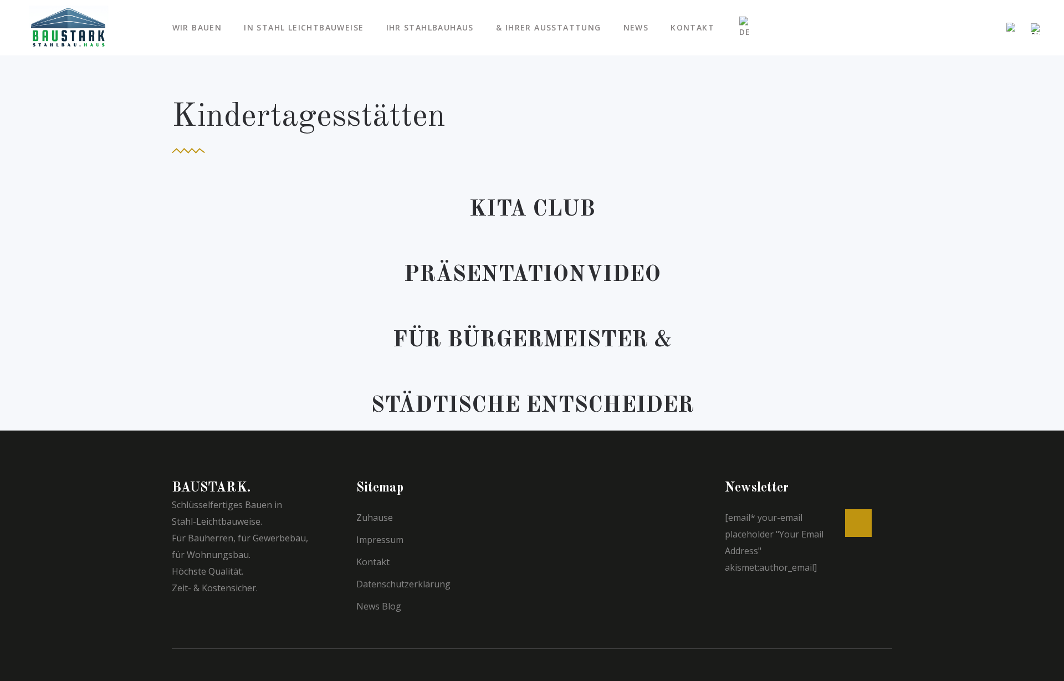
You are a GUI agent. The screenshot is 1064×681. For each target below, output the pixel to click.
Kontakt (373, 562)
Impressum (379, 540)
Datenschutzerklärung (403, 584)
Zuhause (374, 517)
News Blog (378, 606)
